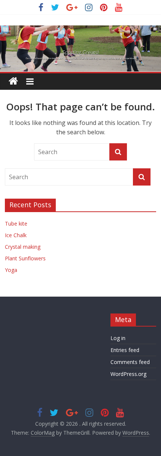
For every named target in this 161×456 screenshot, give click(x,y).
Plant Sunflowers (25, 258)
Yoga (11, 269)
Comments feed (130, 361)
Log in (117, 338)
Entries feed (124, 350)
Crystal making (22, 246)
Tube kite (16, 223)
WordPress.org (128, 373)
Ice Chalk (16, 235)
